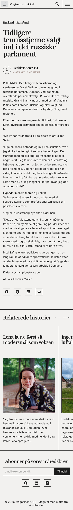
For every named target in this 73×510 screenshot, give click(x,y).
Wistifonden (36, 505)
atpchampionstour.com (26, 272)
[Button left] (57, 318)
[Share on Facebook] (6, 291)
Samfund (22, 22)
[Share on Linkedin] (28, 291)
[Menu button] (67, 4)
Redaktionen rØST (25, 68)
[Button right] (66, 318)
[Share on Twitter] (17, 291)
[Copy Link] (39, 291)
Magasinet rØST (26, 502)
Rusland (8, 22)
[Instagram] (47, 483)
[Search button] (57, 4)
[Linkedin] (36, 483)
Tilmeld (62, 471)
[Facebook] (25, 483)
